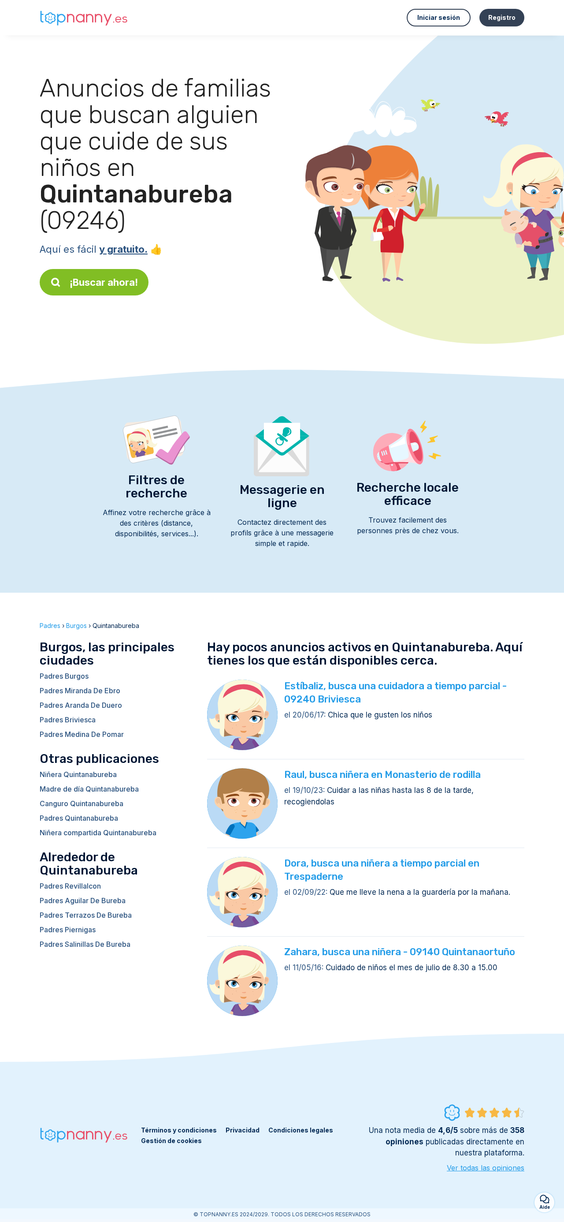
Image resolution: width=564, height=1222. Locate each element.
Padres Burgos (64, 676)
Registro (502, 17)
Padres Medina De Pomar (82, 734)
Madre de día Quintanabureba (89, 789)
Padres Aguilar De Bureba (83, 900)
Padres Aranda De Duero (81, 705)
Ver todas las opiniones (485, 1167)
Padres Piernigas (68, 929)
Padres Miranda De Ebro (80, 690)
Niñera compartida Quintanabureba (98, 832)
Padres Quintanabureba (79, 818)
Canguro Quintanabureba (81, 803)
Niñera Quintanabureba (78, 774)
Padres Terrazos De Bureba (86, 915)
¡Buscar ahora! (104, 282)
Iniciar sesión (438, 17)
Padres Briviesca (68, 719)
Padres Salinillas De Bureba (85, 944)
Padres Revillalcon (70, 886)
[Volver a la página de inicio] (84, 18)
